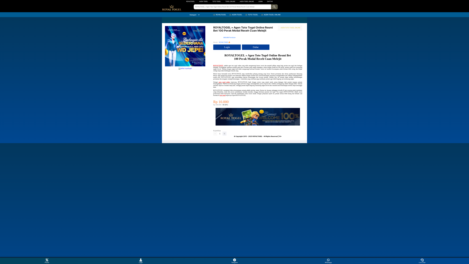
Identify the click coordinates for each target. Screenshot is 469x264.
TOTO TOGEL (216, 1)
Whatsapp (328, 262)
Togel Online (230, 1)
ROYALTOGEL (190, 1)
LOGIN (260, 1)
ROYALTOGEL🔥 (224, 42)
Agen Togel (203, 1)
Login (141, 262)
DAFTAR (270, 1)
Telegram (234, 262)
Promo (47, 262)
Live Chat (422, 262)
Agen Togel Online (247, 1)
